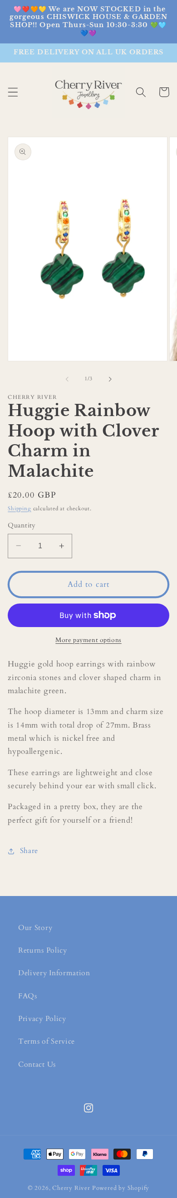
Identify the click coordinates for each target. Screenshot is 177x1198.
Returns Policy (42, 950)
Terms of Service (46, 1041)
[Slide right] (110, 379)
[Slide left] (67, 379)
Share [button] (29, 851)
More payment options (88, 640)
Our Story (35, 928)
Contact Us (37, 1064)
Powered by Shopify (121, 1188)
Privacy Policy (42, 1019)
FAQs (27, 996)
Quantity (22, 525)
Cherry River (71, 1188)
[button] (13, 92)
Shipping (19, 508)
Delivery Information (54, 973)
